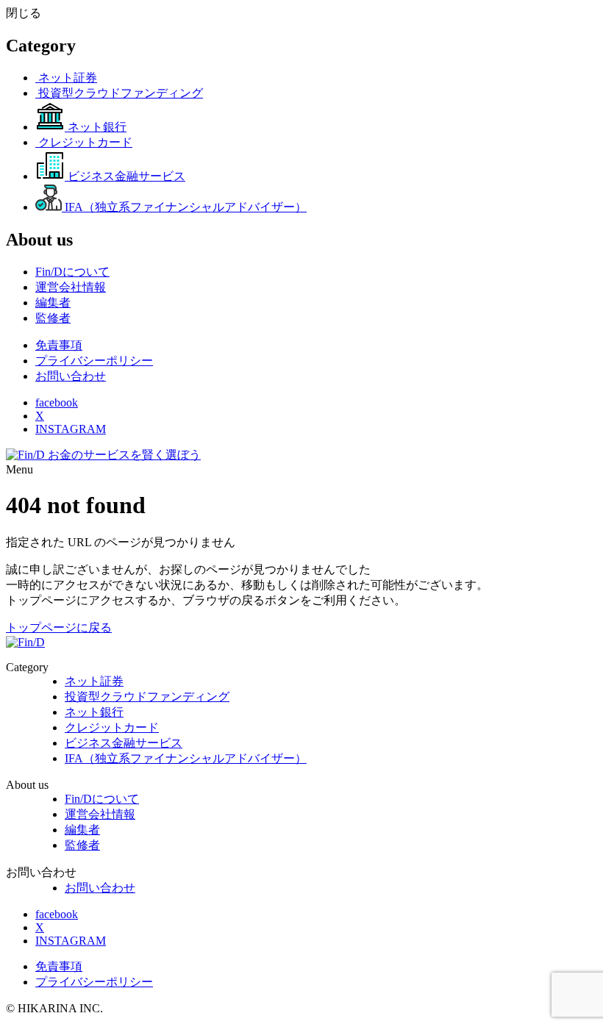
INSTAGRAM (70, 429)
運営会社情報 (100, 814)
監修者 (82, 845)
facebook (56, 402)
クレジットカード (112, 727)
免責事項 (58, 345)
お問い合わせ (70, 376)
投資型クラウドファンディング (147, 696)
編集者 (82, 829)
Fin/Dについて (102, 798)
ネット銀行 (94, 712)
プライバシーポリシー (94, 360)
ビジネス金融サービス (123, 743)
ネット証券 (94, 681)
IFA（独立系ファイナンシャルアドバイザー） (186, 758)
